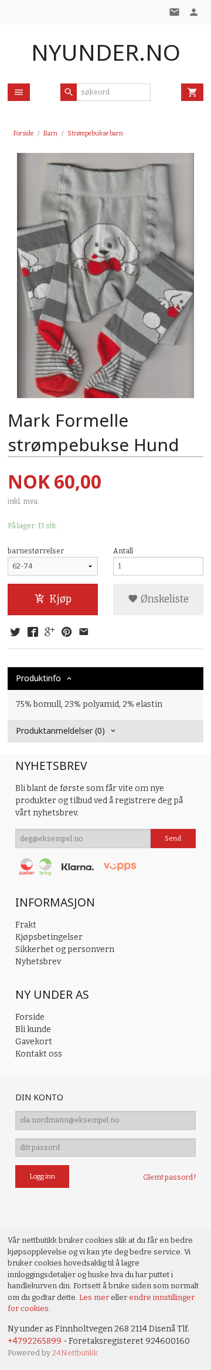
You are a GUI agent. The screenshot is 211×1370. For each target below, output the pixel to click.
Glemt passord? (169, 1177)
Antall (123, 551)
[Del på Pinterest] (66, 632)
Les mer (95, 1297)
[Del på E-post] (83, 632)
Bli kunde (33, 1029)
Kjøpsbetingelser (49, 937)
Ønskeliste (163, 599)
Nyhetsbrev (38, 962)
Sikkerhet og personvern (64, 949)
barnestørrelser (36, 551)
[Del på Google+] (49, 632)
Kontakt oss (38, 1054)
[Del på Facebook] (32, 632)
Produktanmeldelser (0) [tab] (60, 730)
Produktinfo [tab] (38, 678)
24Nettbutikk (75, 1352)
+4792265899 (35, 1341)
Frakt (25, 925)
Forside (23, 133)
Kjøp (60, 599)
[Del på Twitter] (15, 632)
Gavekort (33, 1042)
